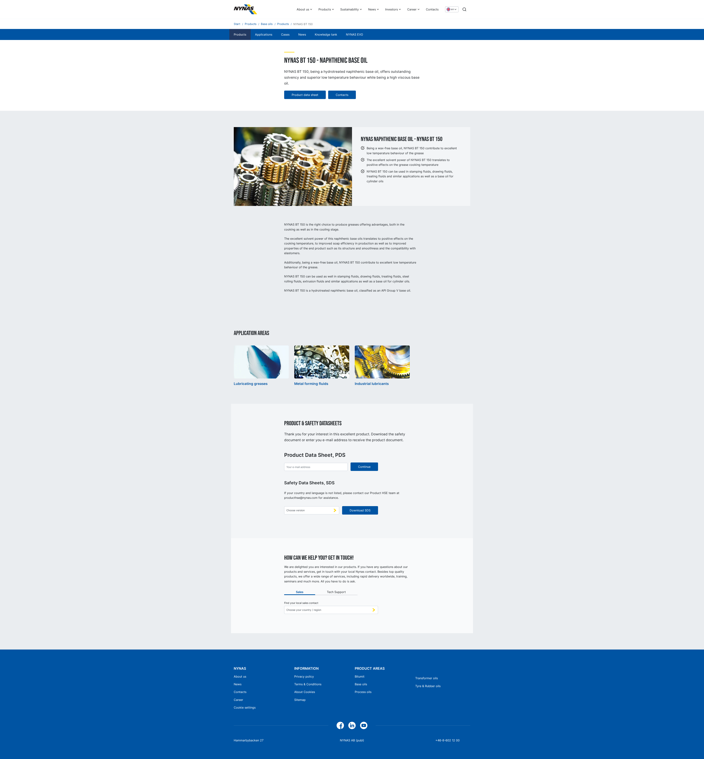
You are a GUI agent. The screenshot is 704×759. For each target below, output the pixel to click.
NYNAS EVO (354, 34)
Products (324, 9)
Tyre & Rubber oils (428, 686)
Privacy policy (304, 676)
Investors (391, 9)
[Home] (245, 9)
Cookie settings (245, 707)
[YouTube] (363, 725)
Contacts (432, 9)
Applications (263, 34)
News (372, 9)
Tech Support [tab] (336, 592)
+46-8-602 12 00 (447, 740)
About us (303, 9)
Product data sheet (305, 95)
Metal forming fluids (311, 383)
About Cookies (304, 692)
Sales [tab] (299, 592)
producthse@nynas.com (301, 498)
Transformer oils (426, 678)
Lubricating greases (250, 383)
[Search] (464, 9)
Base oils (361, 684)
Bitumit (359, 676)
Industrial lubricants (372, 383)
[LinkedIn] (352, 725)
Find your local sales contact (301, 602)
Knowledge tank (326, 34)
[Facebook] (340, 725)
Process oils (363, 692)
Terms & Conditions (307, 684)
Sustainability (349, 9)
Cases (285, 34)
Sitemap (300, 700)
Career (412, 9)
